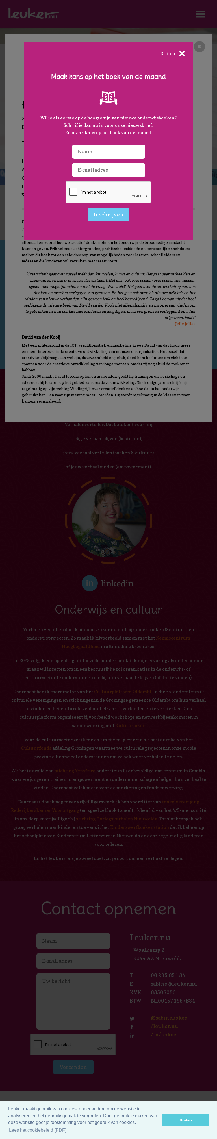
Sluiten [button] (185, 1120)
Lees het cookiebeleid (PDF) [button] (37, 1130)
